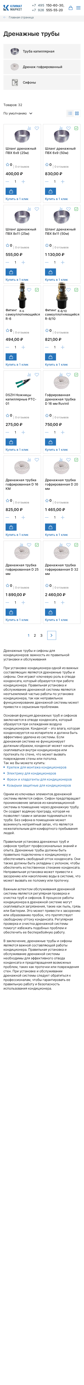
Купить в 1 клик (17, 199)
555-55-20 (47, 10)
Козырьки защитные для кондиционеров (39, 785)
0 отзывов (22, 166)
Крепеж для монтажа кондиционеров (36, 767)
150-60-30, (48, 5)
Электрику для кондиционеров (31, 773)
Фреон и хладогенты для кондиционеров (39, 779)
